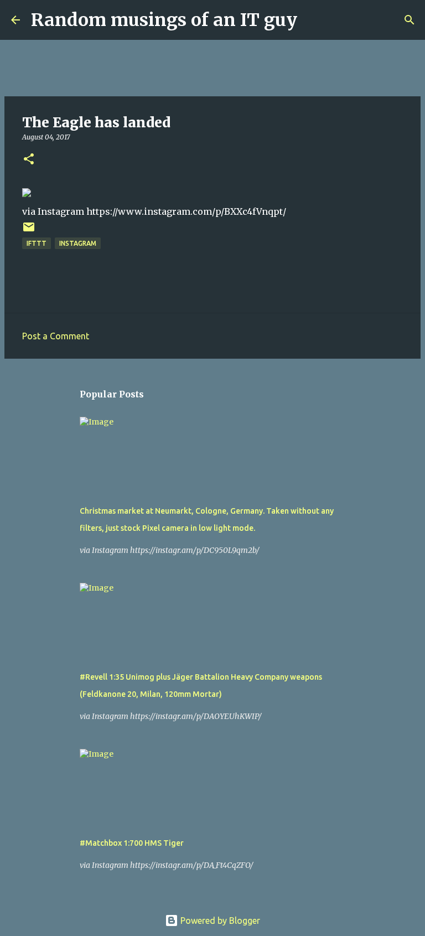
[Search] (312, 20)
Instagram (77, 243)
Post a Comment (55, 336)
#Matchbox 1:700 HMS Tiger (132, 843)
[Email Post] (28, 231)
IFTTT (36, 243)
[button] (28, 159)
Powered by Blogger (219, 920)
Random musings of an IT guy (164, 20)
